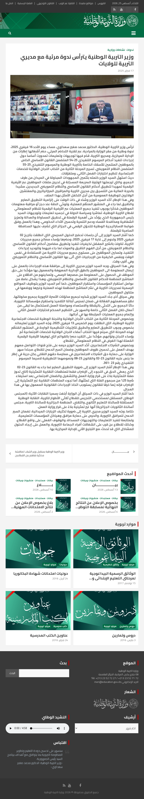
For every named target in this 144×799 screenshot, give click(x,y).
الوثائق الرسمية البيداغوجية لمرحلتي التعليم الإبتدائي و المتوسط (113, 578)
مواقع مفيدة (86, 3)
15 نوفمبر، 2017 (127, 583)
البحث (12, 673)
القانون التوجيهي (45, 3)
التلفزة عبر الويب (66, 3)
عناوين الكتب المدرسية (49, 635)
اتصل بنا (9, 3)
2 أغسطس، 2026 (43, 511)
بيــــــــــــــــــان (120, 451)
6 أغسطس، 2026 (108, 511)
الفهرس (102, 3)
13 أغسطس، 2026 (108, 489)
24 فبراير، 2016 (60, 640)
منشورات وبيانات (89, 480)
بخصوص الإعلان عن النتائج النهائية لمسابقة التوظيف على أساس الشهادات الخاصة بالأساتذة (96, 509)
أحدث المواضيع (120, 473)
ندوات (130, 50)
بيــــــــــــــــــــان (105, 484)
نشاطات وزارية (116, 50)
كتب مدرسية (60, 626)
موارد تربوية (125, 524)
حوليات (63, 565)
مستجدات (105, 480)
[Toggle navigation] (133, 33)
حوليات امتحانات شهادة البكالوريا (40, 573)
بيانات (115, 480)
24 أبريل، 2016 (60, 578)
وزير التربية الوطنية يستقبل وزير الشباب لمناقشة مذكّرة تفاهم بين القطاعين (39, 453)
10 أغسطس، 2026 (43, 489)
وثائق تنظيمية (111, 565)
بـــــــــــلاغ (45, 484)
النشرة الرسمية (24, 3)
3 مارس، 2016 (128, 640)
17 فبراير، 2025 (126, 70)
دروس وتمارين (127, 626)
